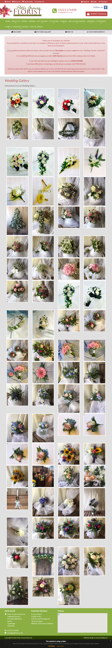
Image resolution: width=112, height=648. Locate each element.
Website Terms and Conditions (42, 623)
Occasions (54, 22)
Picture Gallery (43, 32)
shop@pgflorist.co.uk (65, 12)
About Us (17, 2)
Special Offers (36, 27)
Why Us (70, 32)
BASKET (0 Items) (98, 14)
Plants (8, 27)
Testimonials (28, 2)
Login (95, 2)
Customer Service (96, 32)
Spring (24, 21)
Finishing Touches (21, 27)
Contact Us (40, 2)
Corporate (101, 22)
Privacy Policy (36, 614)
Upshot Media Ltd (101, 638)
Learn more (60, 646)
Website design (89, 638)
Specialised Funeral (77, 22)
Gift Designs (42, 22)
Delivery (17, 32)
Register (86, 2)
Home (8, 2)
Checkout (104, 2)
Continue (51, 646)
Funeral (63, 22)
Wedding (91, 22)
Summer (32, 21)
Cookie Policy (36, 616)
